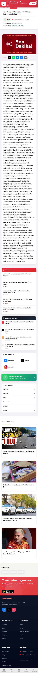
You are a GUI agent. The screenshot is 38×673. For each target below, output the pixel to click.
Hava (21, 628)
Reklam (4, 658)
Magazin (13, 7)
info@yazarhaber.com (28, 655)
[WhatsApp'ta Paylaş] (13, 57)
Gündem (4, 624)
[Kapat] (36, 2)
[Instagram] (14, 610)
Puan (21, 638)
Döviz (21, 624)
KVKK (4, 662)
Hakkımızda (5, 651)
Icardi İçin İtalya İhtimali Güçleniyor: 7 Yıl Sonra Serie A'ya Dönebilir (18, 300)
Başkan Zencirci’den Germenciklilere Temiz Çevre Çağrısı (17, 283)
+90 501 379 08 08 (27, 651)
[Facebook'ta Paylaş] (21, 57)
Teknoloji (5, 402)
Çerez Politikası (6, 665)
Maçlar (22, 635)
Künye (4, 655)
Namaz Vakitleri (24, 631)
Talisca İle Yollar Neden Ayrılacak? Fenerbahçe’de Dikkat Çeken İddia (17, 308)
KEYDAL (29, 659)
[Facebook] (4, 610)
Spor (4, 397)
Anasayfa (5, 7)
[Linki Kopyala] (25, 57)
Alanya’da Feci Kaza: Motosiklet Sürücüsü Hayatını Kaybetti (17, 275)
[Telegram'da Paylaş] (17, 57)
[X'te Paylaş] (9, 57)
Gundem (5, 389)
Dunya (5, 410)
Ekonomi (5, 393)
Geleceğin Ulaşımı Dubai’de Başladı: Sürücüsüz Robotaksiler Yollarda (16, 291)
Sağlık (4, 638)
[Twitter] (9, 610)
